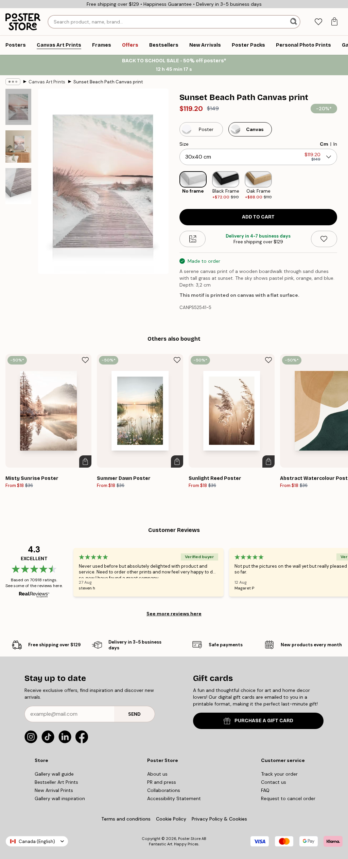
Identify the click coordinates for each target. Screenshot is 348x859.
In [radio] (335, 144)
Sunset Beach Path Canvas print (108, 82)
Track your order (279, 774)
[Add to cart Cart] (85, 461)
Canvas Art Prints (47, 82)
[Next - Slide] (342, 185)
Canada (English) (37, 841)
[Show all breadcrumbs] (12, 81)
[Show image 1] (18, 107)
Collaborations (163, 790)
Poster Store (189, 838)
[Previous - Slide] (174, 185)
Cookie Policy (171, 819)
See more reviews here (174, 614)
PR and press (161, 782)
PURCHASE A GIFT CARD (263, 721)
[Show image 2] (18, 146)
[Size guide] (192, 239)
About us (157, 774)
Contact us (273, 782)
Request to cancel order (288, 798)
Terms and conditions (126, 819)
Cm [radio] (324, 144)
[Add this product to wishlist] (324, 239)
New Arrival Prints (54, 790)
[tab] (318, 22)
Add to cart (258, 217)
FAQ (265, 790)
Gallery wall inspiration (60, 798)
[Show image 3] (18, 186)
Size (184, 144)
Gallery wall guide (54, 774)
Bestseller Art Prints (56, 782)
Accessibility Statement (174, 798)
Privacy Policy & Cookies (219, 819)
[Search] (294, 22)
